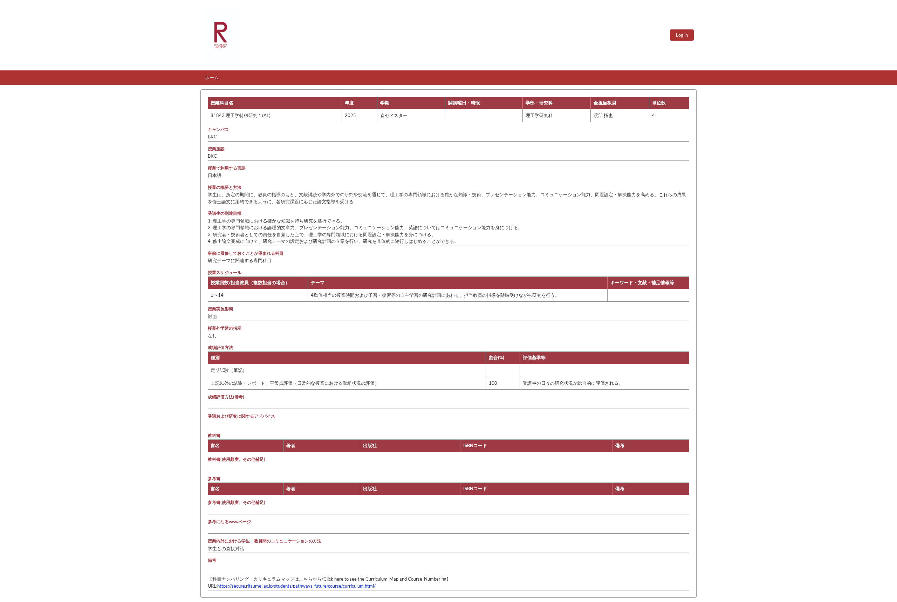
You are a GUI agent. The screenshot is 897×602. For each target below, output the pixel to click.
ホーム (212, 77)
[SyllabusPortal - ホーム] (220, 35)
